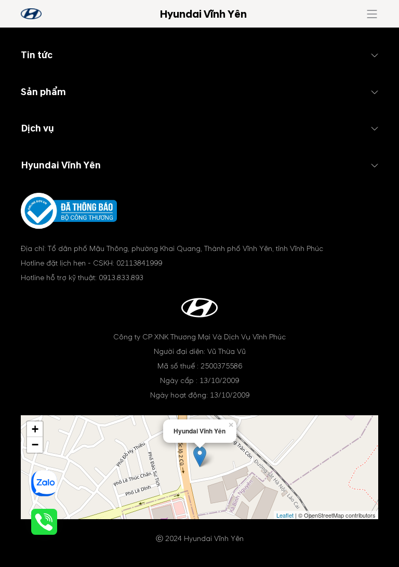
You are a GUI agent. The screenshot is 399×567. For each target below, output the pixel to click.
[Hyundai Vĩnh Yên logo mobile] (31, 13)
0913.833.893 (121, 277)
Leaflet (285, 515)
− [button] (35, 444)
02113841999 (139, 263)
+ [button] (35, 429)
